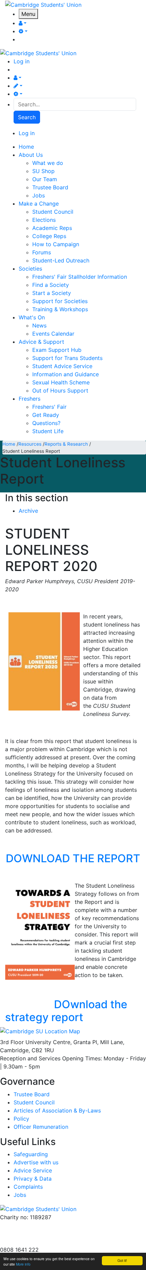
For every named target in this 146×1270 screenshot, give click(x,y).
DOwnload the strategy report (66, 1011)
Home (8, 444)
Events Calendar (53, 333)
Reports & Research (66, 444)
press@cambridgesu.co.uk (34, 1233)
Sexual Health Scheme (61, 382)
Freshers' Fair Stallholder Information (79, 276)
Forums (41, 252)
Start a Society (51, 293)
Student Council (52, 211)
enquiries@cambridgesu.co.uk (38, 1225)
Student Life (47, 431)
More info (23, 1264)
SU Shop (43, 171)
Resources (29, 444)
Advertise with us (22, 1241)
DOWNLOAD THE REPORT (73, 858)
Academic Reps (52, 228)
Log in (22, 61)
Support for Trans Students (67, 358)
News (39, 325)
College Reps (49, 236)
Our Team (44, 179)
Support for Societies (60, 301)
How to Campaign (55, 244)
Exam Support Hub (56, 349)
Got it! (122, 1260)
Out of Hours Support (60, 390)
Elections (44, 219)
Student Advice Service (62, 366)
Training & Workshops (60, 309)
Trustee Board (50, 187)
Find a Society (50, 284)
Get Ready (45, 414)
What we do (47, 163)
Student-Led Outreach (60, 260)
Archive (28, 510)
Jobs (38, 195)
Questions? (46, 423)
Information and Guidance (65, 374)
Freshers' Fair (49, 406)
